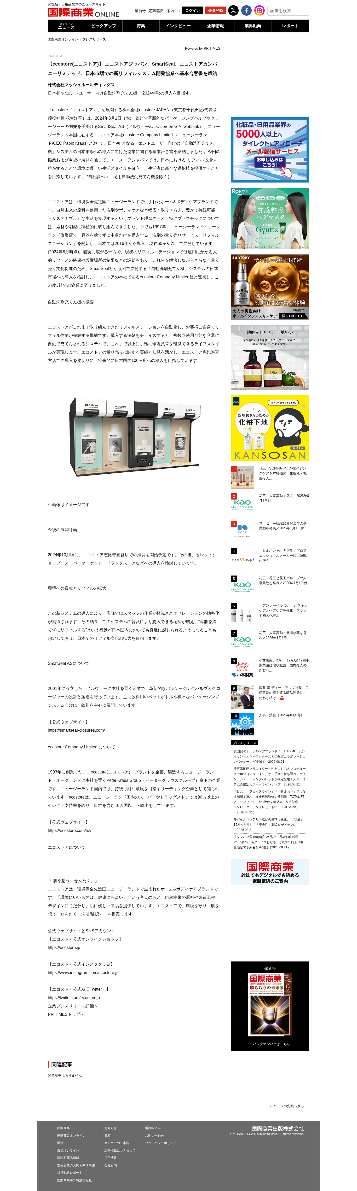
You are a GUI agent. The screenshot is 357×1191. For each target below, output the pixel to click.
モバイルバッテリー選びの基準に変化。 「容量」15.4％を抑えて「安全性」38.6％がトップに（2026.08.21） (268, 825)
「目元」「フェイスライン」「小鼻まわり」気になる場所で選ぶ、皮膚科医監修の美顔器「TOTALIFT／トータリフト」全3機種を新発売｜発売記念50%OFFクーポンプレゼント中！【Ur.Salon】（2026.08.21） (270, 802)
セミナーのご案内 (116, 1143)
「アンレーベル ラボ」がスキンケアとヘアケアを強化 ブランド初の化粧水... (283, 610)
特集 (141, 26)
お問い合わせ (154, 1135)
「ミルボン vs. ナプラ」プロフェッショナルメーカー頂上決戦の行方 (283, 556)
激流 (60, 1143)
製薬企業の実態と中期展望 (76, 1165)
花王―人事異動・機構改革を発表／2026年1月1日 (283, 635)
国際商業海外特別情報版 (74, 1180)
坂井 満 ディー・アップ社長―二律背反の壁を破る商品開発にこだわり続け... (284, 693)
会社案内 (110, 1165)
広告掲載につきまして (120, 1150)
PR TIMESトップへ (66, 1014)
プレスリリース (94, 39)
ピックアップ (103, 26)
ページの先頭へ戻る (288, 1106)
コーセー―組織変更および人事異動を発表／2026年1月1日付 (283, 525)
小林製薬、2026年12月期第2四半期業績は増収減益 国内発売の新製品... (284, 665)
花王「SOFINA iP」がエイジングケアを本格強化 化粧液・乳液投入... (283, 473)
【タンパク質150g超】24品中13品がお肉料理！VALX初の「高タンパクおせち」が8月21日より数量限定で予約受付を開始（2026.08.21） (268, 842)
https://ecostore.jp (64, 947)
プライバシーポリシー (160, 1143)
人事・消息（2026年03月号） (281, 715)
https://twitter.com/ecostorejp (74, 997)
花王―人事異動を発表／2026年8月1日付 (284, 498)
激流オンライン (68, 1150)
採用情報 (110, 1157)
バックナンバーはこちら (271, 1044)
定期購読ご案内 (161, 11)
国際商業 (63, 1128)
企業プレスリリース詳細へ (73, 1006)
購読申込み (153, 1128)
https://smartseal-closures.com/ (76, 730)
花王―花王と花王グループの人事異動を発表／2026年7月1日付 (283, 580)
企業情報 (215, 26)
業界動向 (253, 26)
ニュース (66, 26)
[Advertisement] (134, 1038)
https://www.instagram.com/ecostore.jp (83, 972)
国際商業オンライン (63, 39)
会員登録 (215, 10)
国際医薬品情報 (68, 1157)
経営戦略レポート (69, 1172)
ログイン (192, 10)
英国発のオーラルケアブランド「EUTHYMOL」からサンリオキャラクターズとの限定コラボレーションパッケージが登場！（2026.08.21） (270, 756)
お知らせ (110, 1128)
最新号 (140, 11)
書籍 (107, 1135)
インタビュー (178, 26)
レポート (290, 26)
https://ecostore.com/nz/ (69, 830)
